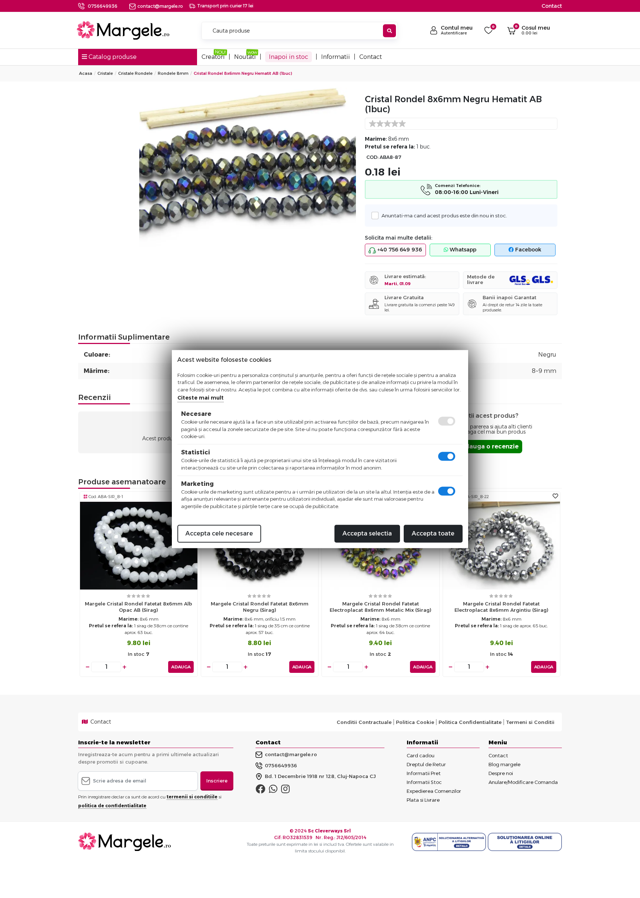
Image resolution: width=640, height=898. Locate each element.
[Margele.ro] (123, 30)
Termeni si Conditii (530, 722)
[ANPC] (450, 842)
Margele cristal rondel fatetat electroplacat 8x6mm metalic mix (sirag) (380, 607)
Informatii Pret (424, 773)
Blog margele (504, 764)
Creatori (213, 56)
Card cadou (420, 755)
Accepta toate (433, 533)
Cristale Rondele (135, 73)
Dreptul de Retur (426, 764)
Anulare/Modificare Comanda (523, 782)
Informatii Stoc (424, 782)
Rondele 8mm (173, 73)
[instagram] (285, 791)
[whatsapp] (273, 791)
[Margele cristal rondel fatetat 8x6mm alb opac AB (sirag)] (138, 545)
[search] (389, 30)
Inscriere (216, 781)
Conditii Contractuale (364, 722)
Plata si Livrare (423, 800)
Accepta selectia (367, 533)
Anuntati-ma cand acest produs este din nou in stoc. (444, 215)
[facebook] (260, 791)
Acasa (85, 73)
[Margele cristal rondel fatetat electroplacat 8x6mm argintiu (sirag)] (501, 545)
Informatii (335, 56)
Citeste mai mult (200, 397)
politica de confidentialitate (112, 805)
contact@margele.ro (160, 6)
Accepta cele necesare (219, 533)
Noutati (245, 56)
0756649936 (102, 6)
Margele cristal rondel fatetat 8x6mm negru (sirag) (260, 607)
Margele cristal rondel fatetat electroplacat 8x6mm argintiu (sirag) (501, 607)
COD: (372, 157)
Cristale (105, 73)
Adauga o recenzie (489, 446)
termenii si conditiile (192, 796)
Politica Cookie (415, 722)
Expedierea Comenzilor (434, 791)
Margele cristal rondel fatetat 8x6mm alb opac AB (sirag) (138, 607)
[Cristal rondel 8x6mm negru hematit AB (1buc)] (247, 168)
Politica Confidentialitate (470, 722)
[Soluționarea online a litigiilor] (525, 842)
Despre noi (501, 773)
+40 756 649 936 (399, 249)
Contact (551, 6)
